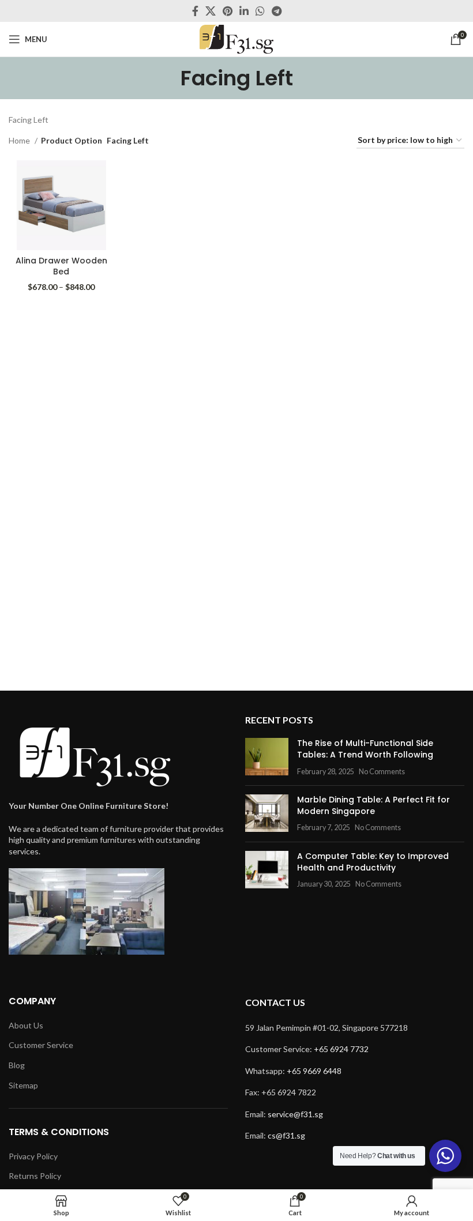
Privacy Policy (33, 1156)
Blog (17, 1065)
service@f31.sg (295, 1114)
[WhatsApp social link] (260, 11)
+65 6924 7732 (341, 1049)
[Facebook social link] (195, 11)
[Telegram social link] (276, 11)
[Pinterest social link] (227, 11)
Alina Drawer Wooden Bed (61, 266)
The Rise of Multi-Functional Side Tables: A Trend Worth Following (365, 748)
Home (20, 140)
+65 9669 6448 (314, 1071)
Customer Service (41, 1045)
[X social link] (210, 11)
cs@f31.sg (286, 1135)
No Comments (382, 771)
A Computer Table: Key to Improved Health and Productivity (373, 861)
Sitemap (23, 1085)
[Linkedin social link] (244, 11)
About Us (26, 1025)
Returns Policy (35, 1176)
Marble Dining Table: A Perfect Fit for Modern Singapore (373, 805)
